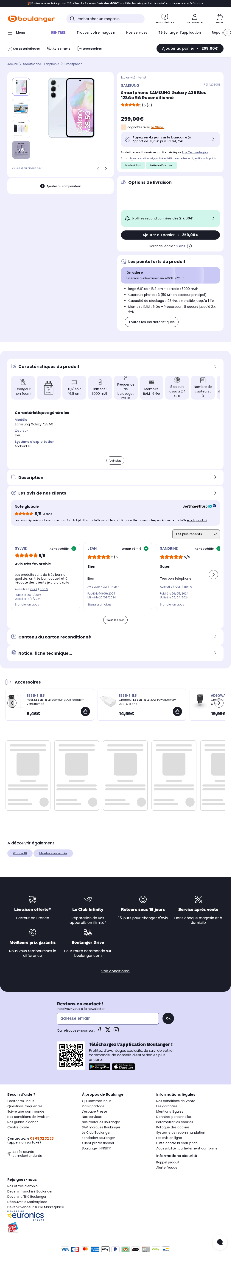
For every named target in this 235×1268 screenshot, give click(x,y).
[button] (227, 32)
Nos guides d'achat (22, 1122)
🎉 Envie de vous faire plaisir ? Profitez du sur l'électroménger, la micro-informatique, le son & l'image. (115, 3)
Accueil (12, 64)
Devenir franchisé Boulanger (30, 1191)
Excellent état (133, 165)
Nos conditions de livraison (28, 1116)
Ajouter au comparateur (64, 186)
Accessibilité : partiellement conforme (187, 1148)
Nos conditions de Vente (175, 1101)
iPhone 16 (20, 853)
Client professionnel (98, 1143)
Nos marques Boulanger (101, 1122)
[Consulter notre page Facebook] (99, 1031)
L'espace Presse (94, 1111)
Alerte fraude (166, 1167)
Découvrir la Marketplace (27, 1202)
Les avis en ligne (169, 1138)
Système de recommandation (180, 1132)
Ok (168, 1018)
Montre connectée (53, 853)
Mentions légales (169, 1111)
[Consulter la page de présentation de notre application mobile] (99, 1066)
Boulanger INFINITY (96, 1148)
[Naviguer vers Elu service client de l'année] (41, 1227)
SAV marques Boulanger (101, 1127)
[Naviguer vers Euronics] (41, 1216)
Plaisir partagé (93, 1106)
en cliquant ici (197, 520)
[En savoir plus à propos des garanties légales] (189, 246)
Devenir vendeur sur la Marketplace (35, 1207)
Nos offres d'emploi (22, 1186)
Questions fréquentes (24, 1106)
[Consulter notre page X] (108, 1031)
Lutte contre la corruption (177, 1143)
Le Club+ (157, 127)
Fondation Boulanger (98, 1138)
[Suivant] (106, 168)
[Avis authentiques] (197, 506)
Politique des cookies (173, 1127)
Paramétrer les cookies (174, 1122)
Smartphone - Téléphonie (41, 64)
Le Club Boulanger (96, 1132)
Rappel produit (167, 1162)
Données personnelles (174, 1116)
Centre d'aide (18, 1127)
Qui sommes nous (96, 1101)
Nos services (92, 1116)
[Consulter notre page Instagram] (116, 1031)
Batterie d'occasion (161, 165)
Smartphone (73, 64)
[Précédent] (98, 168)
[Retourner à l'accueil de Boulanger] (31, 19)
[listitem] (21, 108)
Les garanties (166, 1106)
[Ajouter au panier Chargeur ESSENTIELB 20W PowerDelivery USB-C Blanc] (177, 711)
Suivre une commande (25, 1111)
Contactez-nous (20, 1101)
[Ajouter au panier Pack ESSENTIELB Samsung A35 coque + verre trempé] (85, 711)
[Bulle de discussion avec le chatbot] (220, 1242)
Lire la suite (61, 582)
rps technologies (195, 152)
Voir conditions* (115, 971)
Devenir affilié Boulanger (26, 1196)
